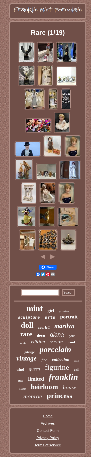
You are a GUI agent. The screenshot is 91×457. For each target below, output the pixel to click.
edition (38, 341)
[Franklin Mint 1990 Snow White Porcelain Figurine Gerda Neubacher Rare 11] (26, 226)
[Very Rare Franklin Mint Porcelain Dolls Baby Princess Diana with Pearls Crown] (62, 133)
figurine (57, 367)
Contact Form (48, 430)
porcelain (55, 349)
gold (76, 369)
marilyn (64, 325)
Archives (48, 423)
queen (34, 368)
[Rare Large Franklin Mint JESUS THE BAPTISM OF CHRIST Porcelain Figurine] (24, 179)
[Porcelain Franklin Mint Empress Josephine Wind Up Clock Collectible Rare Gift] (29, 203)
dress (20, 380)
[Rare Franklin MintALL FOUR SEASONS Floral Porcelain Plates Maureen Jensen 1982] (66, 86)
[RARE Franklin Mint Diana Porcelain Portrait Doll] (73, 156)
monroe (32, 396)
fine (44, 360)
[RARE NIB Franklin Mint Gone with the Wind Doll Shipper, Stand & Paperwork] (27, 250)
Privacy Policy (47, 438)
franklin (63, 377)
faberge (30, 352)
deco (41, 335)
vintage (27, 358)
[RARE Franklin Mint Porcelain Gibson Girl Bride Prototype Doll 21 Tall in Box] (70, 179)
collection (60, 359)
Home (48, 416)
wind (20, 369)
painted (64, 311)
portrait (69, 317)
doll (27, 325)
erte (50, 317)
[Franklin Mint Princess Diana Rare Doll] (66, 62)
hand (71, 342)
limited (36, 379)
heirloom (44, 387)
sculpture (29, 317)
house (69, 387)
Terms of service (47, 445)
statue (22, 389)
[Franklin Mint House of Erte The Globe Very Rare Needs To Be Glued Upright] (47, 226)
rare (26, 334)
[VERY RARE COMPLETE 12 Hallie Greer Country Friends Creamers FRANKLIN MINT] (66, 109)
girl (51, 310)
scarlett (44, 327)
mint (34, 308)
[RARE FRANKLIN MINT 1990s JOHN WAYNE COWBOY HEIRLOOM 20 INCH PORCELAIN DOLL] (45, 62)
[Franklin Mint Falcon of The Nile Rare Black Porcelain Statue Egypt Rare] (26, 86)
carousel (56, 342)
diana (57, 334)
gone (72, 336)
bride (23, 342)
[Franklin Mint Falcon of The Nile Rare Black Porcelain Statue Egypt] (26, 62)
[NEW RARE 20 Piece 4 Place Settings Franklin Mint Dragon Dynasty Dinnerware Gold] (47, 250)
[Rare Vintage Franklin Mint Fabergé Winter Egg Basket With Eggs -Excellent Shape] (68, 250)
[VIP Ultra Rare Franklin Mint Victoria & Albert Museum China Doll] (53, 109)
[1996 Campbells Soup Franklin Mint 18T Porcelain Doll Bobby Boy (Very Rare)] (52, 156)
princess (59, 395)
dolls (76, 361)
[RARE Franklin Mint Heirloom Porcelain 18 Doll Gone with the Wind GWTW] (34, 109)
